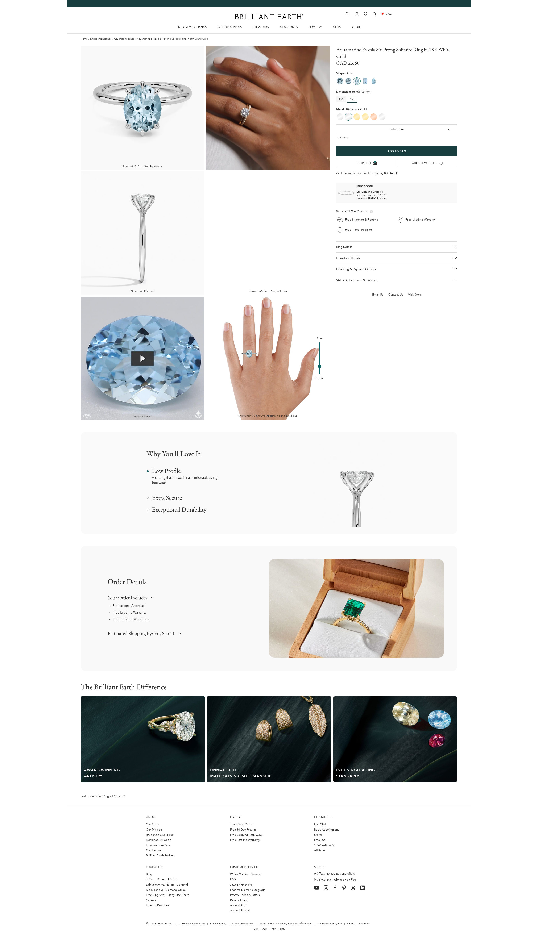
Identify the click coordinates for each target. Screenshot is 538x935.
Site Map (364, 924)
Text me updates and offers (337, 873)
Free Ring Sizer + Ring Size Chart (167, 895)
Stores (318, 835)
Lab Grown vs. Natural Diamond (167, 885)
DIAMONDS (261, 27)
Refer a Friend (239, 900)
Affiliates (320, 850)
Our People (153, 850)
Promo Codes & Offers (245, 895)
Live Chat (320, 824)
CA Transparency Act (330, 924)
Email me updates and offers (337, 880)
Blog (149, 874)
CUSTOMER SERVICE (244, 867)
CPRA (350, 924)
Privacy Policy (218, 924)
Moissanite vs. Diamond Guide (166, 890)
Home (84, 39)
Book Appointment (326, 829)
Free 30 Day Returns (243, 829)
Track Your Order (241, 824)
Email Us (319, 840)
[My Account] (356, 14)
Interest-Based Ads (242, 924)
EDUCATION (154, 867)
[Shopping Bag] (374, 14)
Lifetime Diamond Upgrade (247, 890)
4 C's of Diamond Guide (161, 879)
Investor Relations (157, 905)
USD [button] (282, 929)
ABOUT (356, 27)
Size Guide (342, 138)
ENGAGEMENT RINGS (192, 27)
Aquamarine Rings (124, 39)
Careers (151, 900)
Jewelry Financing (241, 885)
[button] (396, 247)
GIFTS (337, 27)
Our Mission (154, 829)
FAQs (233, 879)
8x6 (341, 99)
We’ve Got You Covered (245, 874)
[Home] (269, 16)
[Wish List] (366, 14)
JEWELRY (315, 27)
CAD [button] (264, 929)
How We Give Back (158, 845)
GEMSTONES (289, 27)
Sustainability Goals (158, 840)
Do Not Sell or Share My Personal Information (285, 924)
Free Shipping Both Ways (246, 835)
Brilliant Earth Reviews (160, 855)
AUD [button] (255, 929)
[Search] (346, 13)
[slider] (319, 366)
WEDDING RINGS (230, 27)
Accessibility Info (241, 910)
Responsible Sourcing (160, 835)
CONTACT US (323, 817)
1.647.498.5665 (324, 845)
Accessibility (238, 905)
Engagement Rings (100, 39)
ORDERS (235, 817)
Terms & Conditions (193, 924)
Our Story (152, 824)
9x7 (352, 99)
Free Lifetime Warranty (129, 612)
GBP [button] (274, 929)
